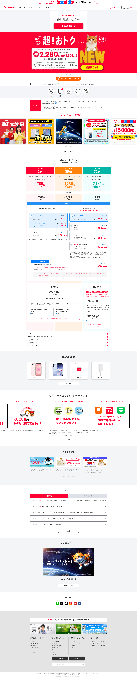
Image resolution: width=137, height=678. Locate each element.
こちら (92, 257)
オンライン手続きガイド (57, 645)
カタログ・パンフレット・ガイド (99, 643)
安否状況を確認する (68, 26)
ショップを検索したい (35, 650)
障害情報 (54, 652)
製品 (25, 7)
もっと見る (68, 383)
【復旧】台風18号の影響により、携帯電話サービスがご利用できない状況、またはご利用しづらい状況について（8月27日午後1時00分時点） (73, 108)
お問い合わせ (76, 658)
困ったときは (55, 643)
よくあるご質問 (60, 658)
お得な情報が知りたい (35, 652)
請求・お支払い (33, 645)
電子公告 (74, 647)
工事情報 (54, 654)
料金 (20, 7)
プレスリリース (75, 643)
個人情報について (64, 673)
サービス (39, 7)
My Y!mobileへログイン (57, 641)
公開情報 (74, 645)
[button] (66, 74)
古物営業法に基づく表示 (74, 674)
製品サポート (55, 647)
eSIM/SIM (31, 7)
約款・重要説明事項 (56, 673)
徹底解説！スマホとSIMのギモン (99, 645)
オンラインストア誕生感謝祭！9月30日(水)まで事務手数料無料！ (67, 620)
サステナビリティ (75, 650)
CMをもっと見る (68, 585)
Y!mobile (9, 7)
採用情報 (74, 652)
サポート (46, 7)
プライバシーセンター (88, 673)
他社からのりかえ (34, 643)
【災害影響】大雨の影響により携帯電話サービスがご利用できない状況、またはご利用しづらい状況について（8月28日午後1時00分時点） (73, 102)
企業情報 (74, 641)
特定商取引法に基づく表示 (63, 674)
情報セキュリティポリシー (76, 673)
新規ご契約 (32, 641)
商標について (46, 673)
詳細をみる (105, 244)
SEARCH (83, 664)
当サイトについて (39, 673)
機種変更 (54, 650)
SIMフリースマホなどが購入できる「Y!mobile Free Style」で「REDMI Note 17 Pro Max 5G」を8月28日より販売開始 (66, 84)
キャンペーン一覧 (68, 151)
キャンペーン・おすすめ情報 (98, 641)
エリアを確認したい (34, 647)
